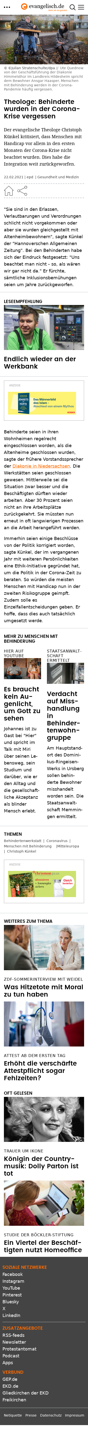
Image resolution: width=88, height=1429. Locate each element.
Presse (31, 1415)
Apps (7, 1362)
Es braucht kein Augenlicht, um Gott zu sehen (22, 704)
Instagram (13, 1281)
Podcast (10, 1355)
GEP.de (9, 1379)
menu (7, 7)
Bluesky (10, 1301)
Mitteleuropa (68, 846)
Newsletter (14, 1342)
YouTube (11, 1288)
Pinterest (12, 1294)
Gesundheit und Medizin (58, 177)
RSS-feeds (13, 1335)
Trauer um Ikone (24, 1151)
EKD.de (10, 1386)
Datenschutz (51, 1415)
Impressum (74, 1415)
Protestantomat (19, 1348)
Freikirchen (14, 1399)
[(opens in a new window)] (42, 403)
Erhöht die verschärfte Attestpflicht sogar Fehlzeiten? (40, 1070)
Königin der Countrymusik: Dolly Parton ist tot (41, 1166)
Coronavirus (56, 841)
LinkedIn (11, 1315)
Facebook (12, 1274)
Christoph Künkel (21, 851)
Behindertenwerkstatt (22, 841)
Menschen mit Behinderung (28, 846)
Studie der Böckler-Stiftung (39, 1235)
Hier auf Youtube (14, 653)
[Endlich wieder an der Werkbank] (44, 327)
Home (9, 191)
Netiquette (13, 1415)
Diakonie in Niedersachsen (41, 466)
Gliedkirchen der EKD (25, 1392)
